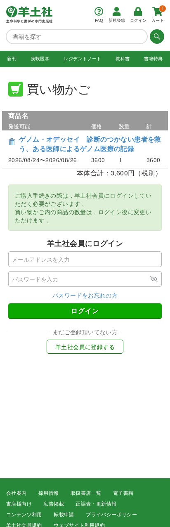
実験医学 (40, 58)
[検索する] (156, 36)
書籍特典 (153, 58)
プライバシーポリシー (111, 515)
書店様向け (19, 504)
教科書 (123, 58)
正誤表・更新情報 (96, 504)
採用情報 (48, 493)
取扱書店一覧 (86, 493)
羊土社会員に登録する (85, 347)
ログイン (85, 310)
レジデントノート (83, 58)
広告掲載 (53, 504)
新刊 (12, 58)
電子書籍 (123, 493)
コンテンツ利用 (24, 515)
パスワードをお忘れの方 (85, 295)
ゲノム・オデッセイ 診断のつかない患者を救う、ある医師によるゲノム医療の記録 (90, 143)
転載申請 (64, 515)
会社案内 (16, 493)
